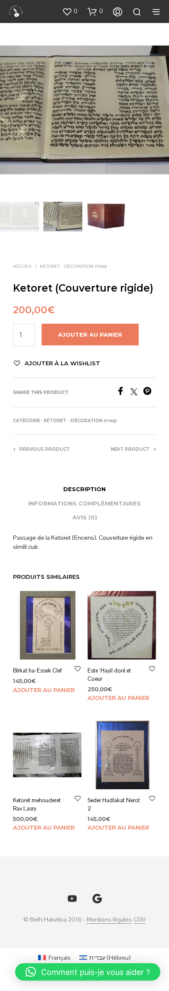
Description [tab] (84, 489)
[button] (70, 11)
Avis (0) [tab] (84, 517)
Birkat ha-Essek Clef (37, 671)
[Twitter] (136, 392)
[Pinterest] (149, 392)
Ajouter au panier (44, 689)
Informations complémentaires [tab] (84, 503)
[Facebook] (123, 392)
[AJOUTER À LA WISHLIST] (77, 669)
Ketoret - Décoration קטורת (73, 266)
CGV (140, 919)
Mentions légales (109, 919)
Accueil (22, 266)
